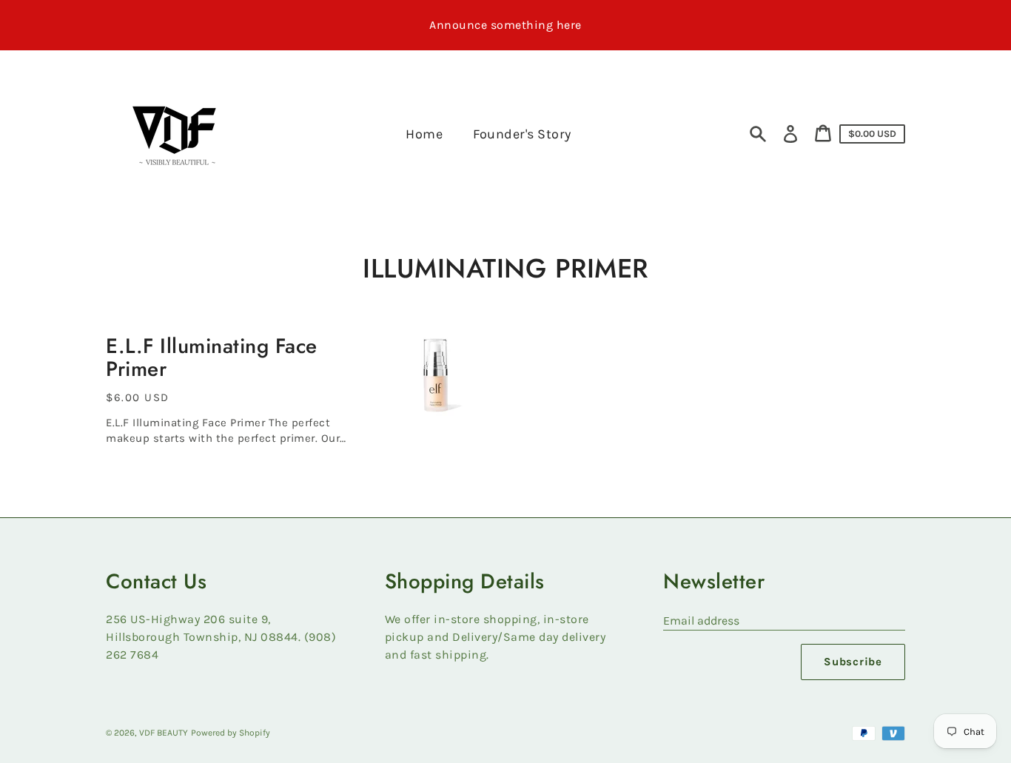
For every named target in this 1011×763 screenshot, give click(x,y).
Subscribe (853, 661)
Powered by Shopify (230, 732)
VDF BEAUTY (163, 732)
